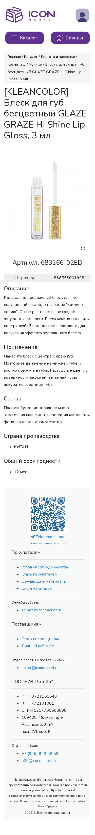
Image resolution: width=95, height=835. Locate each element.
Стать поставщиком (40, 639)
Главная (14, 56)
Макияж (35, 64)
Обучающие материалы (44, 581)
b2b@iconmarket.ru (39, 761)
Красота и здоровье (58, 56)
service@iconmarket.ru (41, 610)
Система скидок (37, 588)
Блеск (50, 64)
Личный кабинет (38, 646)
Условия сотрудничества (45, 567)
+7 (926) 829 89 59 (40, 753)
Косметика (17, 64)
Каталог (31, 56)
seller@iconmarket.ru (40, 668)
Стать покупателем (39, 574)
